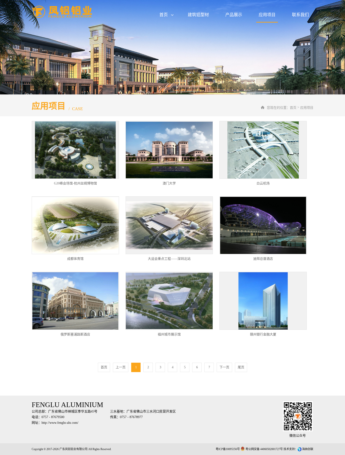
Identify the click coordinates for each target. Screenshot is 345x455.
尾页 (241, 367)
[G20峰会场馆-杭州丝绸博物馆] (75, 150)
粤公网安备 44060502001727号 (264, 449)
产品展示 (233, 14)
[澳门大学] (169, 150)
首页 (163, 14)
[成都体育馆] (75, 225)
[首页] (72, 12)
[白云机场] (263, 150)
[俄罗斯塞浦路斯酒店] (75, 301)
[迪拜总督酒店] (263, 225)
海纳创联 (307, 449)
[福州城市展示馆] (169, 301)
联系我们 (300, 14)
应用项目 (267, 14)
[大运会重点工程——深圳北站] (169, 225)
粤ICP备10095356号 (228, 449)
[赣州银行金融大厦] (263, 301)
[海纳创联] (300, 449)
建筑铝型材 (198, 14)
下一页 (224, 367)
